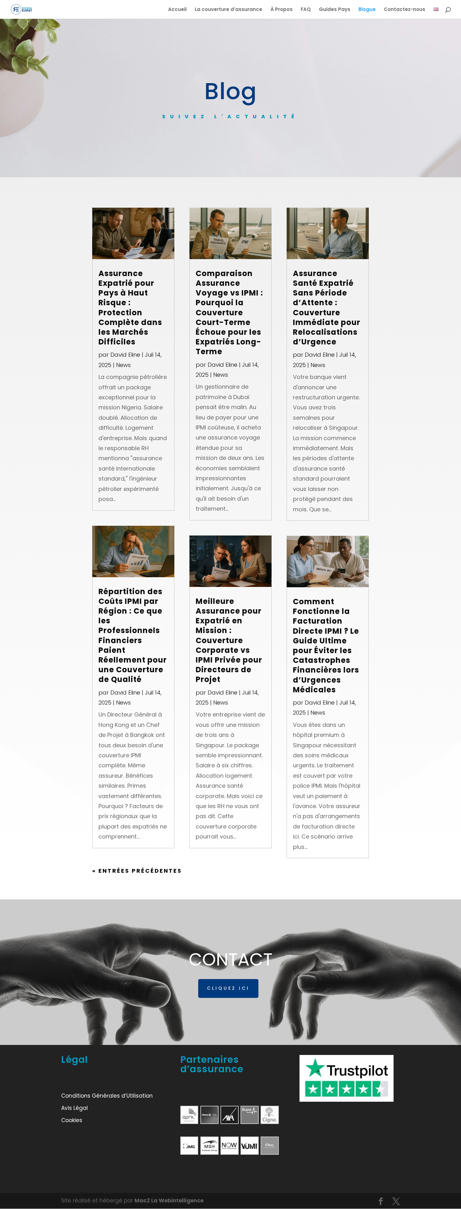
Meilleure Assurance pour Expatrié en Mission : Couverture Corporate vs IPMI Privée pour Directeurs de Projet (229, 640)
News (123, 365)
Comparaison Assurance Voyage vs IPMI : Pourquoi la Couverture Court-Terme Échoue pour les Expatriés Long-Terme (229, 312)
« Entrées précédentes (137, 871)
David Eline (125, 355)
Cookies (71, 1120)
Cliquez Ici (228, 988)
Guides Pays (334, 10)
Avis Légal (74, 1108)
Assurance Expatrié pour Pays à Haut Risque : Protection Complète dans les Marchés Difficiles (130, 307)
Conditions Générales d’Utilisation (107, 1096)
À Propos (281, 10)
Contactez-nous (404, 10)
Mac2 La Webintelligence (169, 1200)
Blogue (367, 10)
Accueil (177, 10)
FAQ (306, 10)
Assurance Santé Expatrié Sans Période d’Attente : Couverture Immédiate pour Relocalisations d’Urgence (326, 307)
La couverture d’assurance (228, 10)
